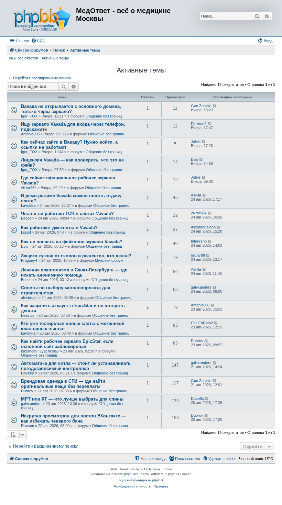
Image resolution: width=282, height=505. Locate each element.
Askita (196, 195)
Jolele (195, 141)
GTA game (152, 469)
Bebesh (27, 218)
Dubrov (197, 341)
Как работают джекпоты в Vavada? (59, 227)
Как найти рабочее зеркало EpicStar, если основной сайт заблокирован (67, 344)
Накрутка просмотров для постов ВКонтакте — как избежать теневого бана (73, 418)
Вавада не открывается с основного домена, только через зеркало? (71, 109)
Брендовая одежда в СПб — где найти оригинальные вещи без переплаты (63, 384)
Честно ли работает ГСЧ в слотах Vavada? (67, 213)
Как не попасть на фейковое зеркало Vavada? (71, 241)
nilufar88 (198, 255)
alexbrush (29, 297)
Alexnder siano (203, 227)
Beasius (27, 315)
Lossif (26, 232)
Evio (194, 159)
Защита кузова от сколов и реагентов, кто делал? (76, 255)
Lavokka (28, 205)
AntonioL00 (30, 134)
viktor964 (28, 188)
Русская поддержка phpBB (141, 480)
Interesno (199, 241)
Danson (27, 426)
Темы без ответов (22, 58)
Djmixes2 (198, 124)
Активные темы (55, 58)
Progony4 (29, 260)
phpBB (129, 474)
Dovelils (27, 373)
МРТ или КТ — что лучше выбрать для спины (72, 399)
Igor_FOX (29, 116)
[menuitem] (38, 41)
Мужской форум (109, 260)
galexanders (201, 287)
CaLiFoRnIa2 (202, 323)
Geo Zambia (201, 106)
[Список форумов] (42, 18)
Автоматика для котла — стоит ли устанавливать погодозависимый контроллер (76, 366)
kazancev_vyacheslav (40, 351)
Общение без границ (104, 116)
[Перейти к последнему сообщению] (215, 106)
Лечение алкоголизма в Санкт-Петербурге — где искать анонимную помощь (74, 272)
